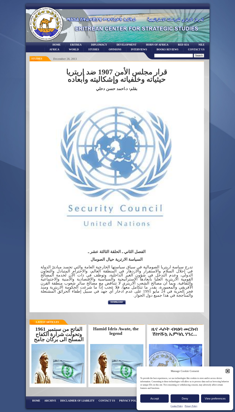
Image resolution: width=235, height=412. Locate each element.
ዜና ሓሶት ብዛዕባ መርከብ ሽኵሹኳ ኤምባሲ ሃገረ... (174, 331)
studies (93, 49)
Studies (36, 58)
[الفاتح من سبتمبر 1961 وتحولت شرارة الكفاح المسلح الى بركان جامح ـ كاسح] (58, 383)
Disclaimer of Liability (77, 400)
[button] (227, 371)
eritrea (76, 44)
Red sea (183, 44)
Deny (185, 398)
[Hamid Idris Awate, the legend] (116, 383)
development (126, 44)
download (117, 302)
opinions (115, 49)
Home (57, 44)
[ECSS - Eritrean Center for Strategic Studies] (46, 41)
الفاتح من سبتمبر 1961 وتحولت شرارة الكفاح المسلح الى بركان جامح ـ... (59, 336)
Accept (154, 398)
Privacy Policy (191, 406)
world (74, 49)
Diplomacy (99, 44)
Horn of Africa (157, 44)
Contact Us (196, 49)
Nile (201, 44)
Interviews (139, 49)
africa (54, 49)
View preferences (215, 398)
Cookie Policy (177, 406)
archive (50, 400)
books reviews (167, 49)
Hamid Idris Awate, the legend (116, 331)
